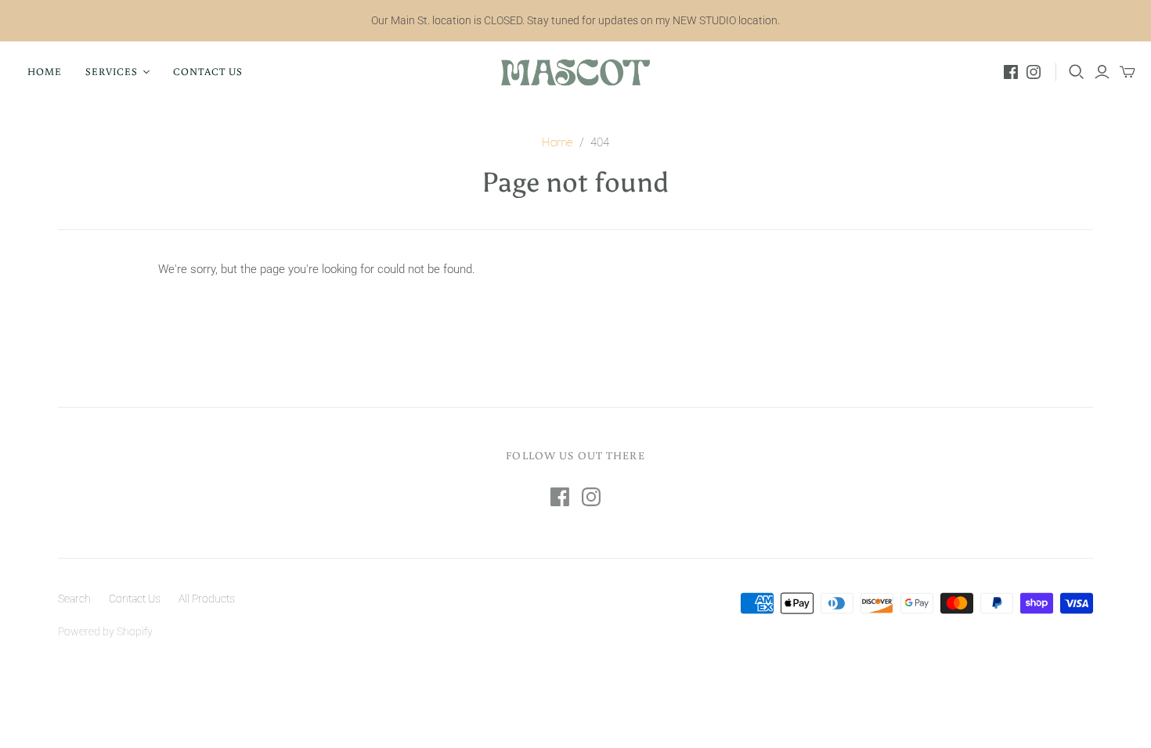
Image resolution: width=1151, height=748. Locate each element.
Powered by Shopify (105, 631)
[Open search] (1076, 72)
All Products (207, 598)
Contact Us (208, 71)
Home (44, 71)
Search (74, 598)
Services (111, 71)
